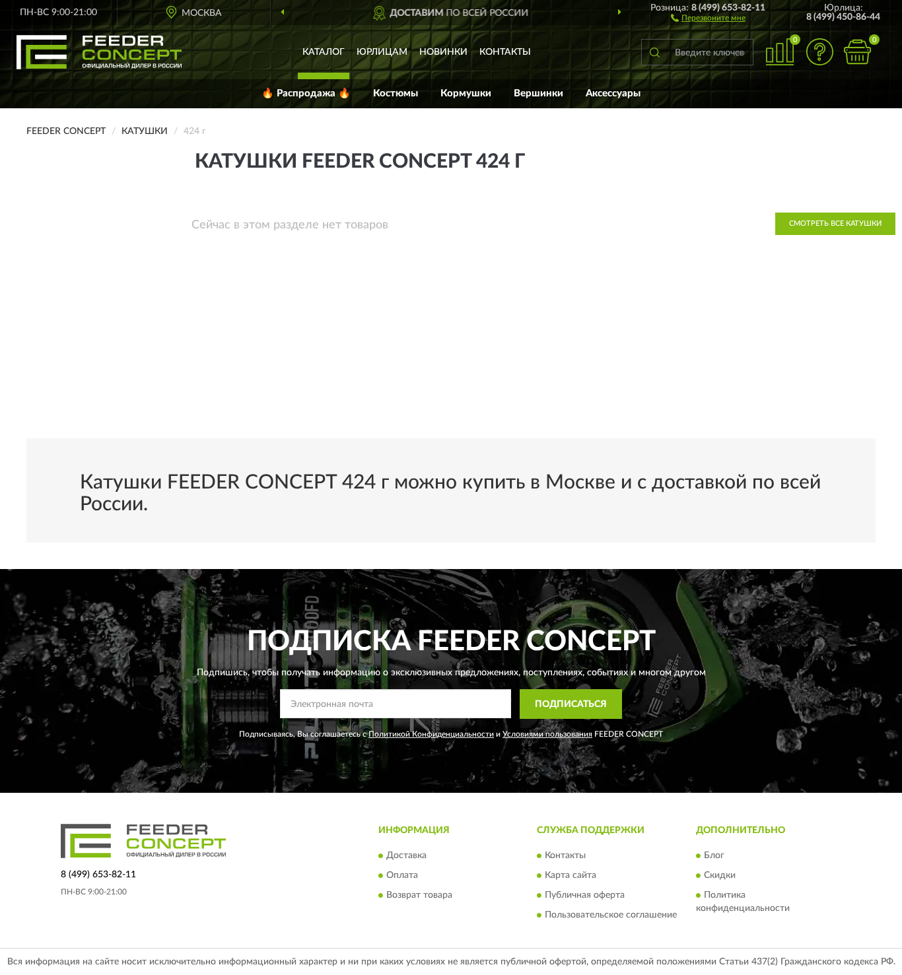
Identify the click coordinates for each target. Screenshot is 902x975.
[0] (857, 51)
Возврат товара (419, 895)
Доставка (406, 856)
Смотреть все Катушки (835, 223)
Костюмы (395, 93)
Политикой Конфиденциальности (431, 734)
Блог (714, 856)
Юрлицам (382, 52)
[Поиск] (654, 52)
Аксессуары (613, 93)
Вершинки (538, 93)
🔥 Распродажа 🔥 (306, 93)
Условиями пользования (547, 734)
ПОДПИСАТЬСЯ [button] (571, 704)
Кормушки (465, 93)
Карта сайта (570, 876)
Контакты (505, 52)
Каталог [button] (323, 52)
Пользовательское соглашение (611, 915)
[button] (708, 17)
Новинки (443, 52)
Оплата (402, 876)
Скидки (720, 876)
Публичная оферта (585, 895)
